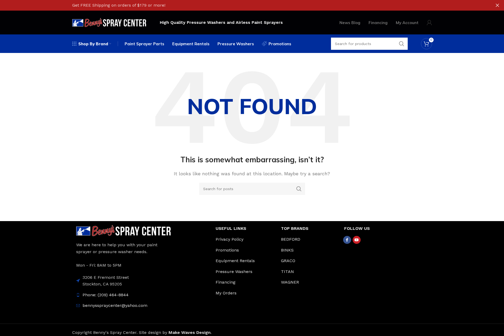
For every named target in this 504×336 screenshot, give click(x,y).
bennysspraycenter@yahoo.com (115, 305)
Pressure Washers (234, 271)
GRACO (288, 260)
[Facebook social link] (347, 240)
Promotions (227, 250)
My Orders (226, 292)
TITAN (287, 271)
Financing (225, 282)
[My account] (429, 22)
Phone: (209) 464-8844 (106, 294)
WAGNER (290, 282)
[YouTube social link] (357, 240)
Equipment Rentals (235, 260)
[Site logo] (109, 22)
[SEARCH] (299, 189)
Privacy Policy (229, 239)
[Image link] (123, 230)
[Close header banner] (497, 5)
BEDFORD (290, 239)
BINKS (287, 250)
